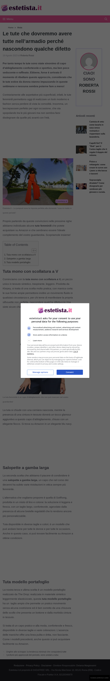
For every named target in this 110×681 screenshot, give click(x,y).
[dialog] (55, 340)
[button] (55, 341)
